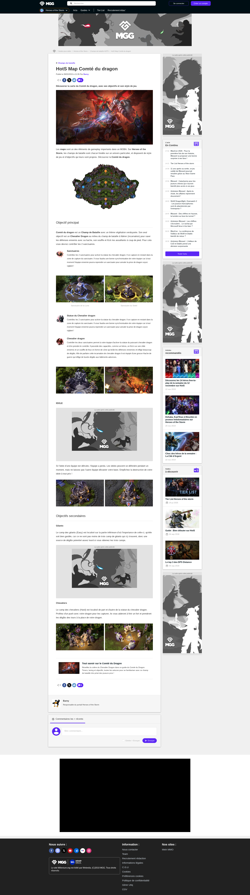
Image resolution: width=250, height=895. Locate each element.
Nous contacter (130, 849)
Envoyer (151, 741)
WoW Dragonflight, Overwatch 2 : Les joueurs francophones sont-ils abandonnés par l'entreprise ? (184, 205)
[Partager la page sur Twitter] (69, 80)
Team (125, 854)
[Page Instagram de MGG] (88, 850)
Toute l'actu (182, 254)
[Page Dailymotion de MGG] (76, 850)
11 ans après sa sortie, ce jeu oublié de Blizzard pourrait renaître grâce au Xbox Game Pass (183, 172)
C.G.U (125, 867)
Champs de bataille (66, 63)
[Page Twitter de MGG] (63, 850)
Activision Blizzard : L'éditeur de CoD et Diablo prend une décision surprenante (184, 243)
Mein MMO (167, 849)
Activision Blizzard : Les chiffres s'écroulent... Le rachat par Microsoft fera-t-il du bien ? (183, 223)
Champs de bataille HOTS (99, 51)
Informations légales (132, 863)
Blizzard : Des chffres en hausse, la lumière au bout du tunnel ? (184, 215)
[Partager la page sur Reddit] (74, 80)
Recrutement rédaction (134, 858)
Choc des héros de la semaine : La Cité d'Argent (180, 454)
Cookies (126, 871)
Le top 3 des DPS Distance (178, 562)
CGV (124, 889)
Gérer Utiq (127, 885)
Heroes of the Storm (81, 51)
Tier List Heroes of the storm (182, 163)
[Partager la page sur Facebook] (64, 80)
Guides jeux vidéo (64, 51)
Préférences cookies (132, 876)
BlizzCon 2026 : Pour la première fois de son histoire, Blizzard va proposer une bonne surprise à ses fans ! (184, 154)
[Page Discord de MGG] (57, 850)
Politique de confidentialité (135, 880)
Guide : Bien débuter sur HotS (180, 530)
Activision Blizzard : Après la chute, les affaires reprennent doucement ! (183, 193)
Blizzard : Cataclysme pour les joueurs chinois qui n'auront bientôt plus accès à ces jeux (183, 183)
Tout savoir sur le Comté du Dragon (102, 663)
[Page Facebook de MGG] (51, 850)
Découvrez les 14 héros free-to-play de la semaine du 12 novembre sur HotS (180, 383)
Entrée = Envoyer (133, 741)
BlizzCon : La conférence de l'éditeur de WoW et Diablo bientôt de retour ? (182, 233)
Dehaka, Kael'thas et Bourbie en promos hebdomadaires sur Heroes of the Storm (181, 419)
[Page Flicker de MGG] (82, 850)
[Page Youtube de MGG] (70, 850)
